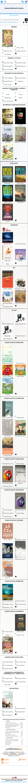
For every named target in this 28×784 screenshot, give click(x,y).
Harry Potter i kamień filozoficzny (11, 726)
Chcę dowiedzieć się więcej (7, 781)
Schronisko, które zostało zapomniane (12, 740)
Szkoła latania (8, 727)
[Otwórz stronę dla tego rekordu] (8, 38)
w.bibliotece (13, 753)
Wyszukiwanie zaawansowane (7, 22)
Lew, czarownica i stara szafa (10, 722)
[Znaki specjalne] (26, 22)
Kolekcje (16, 22)
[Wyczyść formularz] (23, 22)
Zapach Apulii (8, 744)
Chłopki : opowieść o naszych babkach (12, 731)
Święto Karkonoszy (9, 743)
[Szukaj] (26, 19)
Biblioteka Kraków (14, 15)
